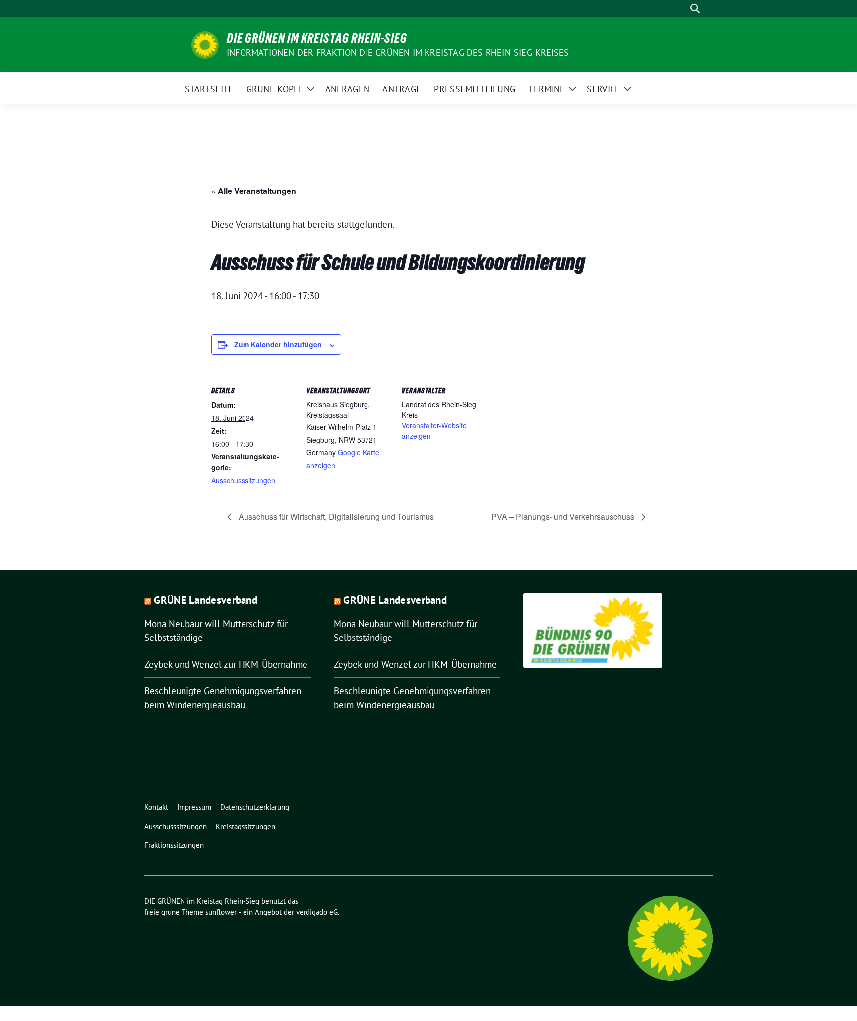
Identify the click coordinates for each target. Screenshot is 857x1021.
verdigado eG (317, 912)
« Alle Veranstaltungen (253, 190)
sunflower (221, 912)
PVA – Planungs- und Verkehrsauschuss (563, 516)
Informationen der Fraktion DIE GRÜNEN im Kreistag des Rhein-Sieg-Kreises (398, 52)
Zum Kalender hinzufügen (278, 344)
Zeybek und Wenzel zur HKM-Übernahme (225, 664)
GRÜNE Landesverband (205, 600)
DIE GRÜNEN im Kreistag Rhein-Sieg (317, 38)
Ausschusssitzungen (243, 480)
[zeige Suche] (695, 8)
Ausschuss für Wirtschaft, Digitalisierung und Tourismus (335, 516)
